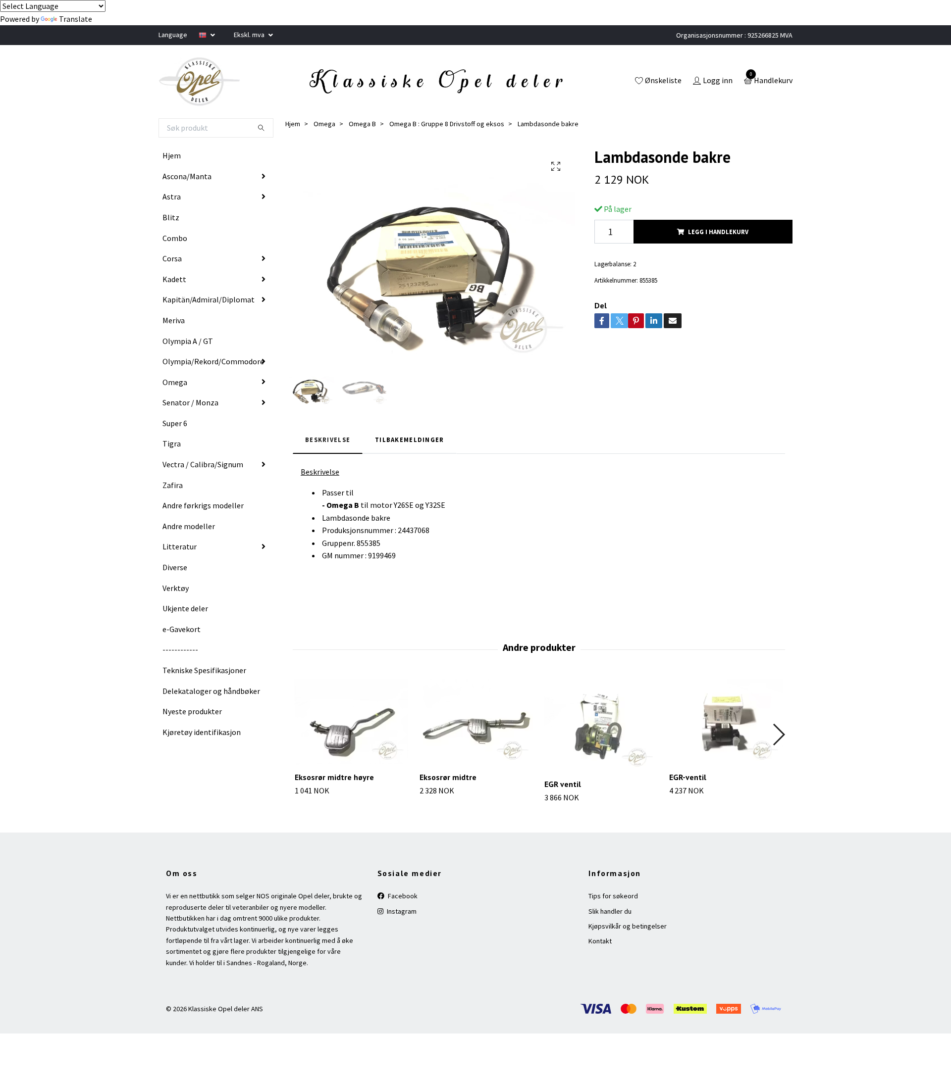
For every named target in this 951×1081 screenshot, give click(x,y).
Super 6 (174, 423)
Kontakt (600, 940)
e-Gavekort (181, 629)
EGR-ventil (687, 777)
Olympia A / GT (187, 341)
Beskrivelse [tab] (327, 439)
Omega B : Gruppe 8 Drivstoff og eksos (446, 123)
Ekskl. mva (250, 34)
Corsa (172, 258)
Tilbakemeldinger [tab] (409, 439)
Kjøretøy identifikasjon (201, 732)
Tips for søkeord (613, 895)
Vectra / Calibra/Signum (202, 464)
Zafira (172, 485)
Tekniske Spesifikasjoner (204, 670)
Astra (171, 196)
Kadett (174, 279)
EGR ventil (562, 784)
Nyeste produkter (192, 711)
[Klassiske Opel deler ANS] (199, 81)
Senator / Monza (190, 402)
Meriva (173, 320)
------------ (180, 649)
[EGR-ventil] (726, 721)
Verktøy (175, 588)
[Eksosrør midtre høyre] (351, 721)
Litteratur (179, 546)
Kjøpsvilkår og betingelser (627, 926)
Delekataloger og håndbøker (211, 691)
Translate (75, 19)
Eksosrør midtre (448, 777)
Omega (174, 382)
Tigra (171, 443)
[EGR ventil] (601, 725)
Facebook (402, 895)
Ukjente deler (185, 608)
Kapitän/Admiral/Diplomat (208, 299)
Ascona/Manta (186, 176)
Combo (174, 238)
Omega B (362, 123)
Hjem (171, 155)
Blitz (170, 217)
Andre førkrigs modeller (203, 505)
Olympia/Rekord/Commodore (213, 361)
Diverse (174, 567)
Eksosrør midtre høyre (334, 777)
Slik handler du (610, 911)
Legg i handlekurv (718, 232)
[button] (778, 734)
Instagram (401, 911)
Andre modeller (188, 526)
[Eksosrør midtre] (476, 721)
